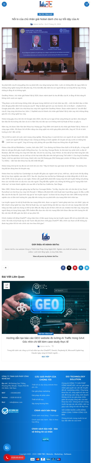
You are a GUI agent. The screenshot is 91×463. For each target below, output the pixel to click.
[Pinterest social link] (75, 267)
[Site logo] (45, 4)
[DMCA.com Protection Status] (45, 439)
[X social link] (69, 267)
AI (5, 268)
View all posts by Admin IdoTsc (45, 256)
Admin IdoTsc (38, 24)
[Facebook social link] (63, 267)
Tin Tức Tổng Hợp (45, 14)
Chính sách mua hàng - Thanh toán (45, 415)
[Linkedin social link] (81, 267)
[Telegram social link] (86, 267)
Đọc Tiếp (45, 357)
